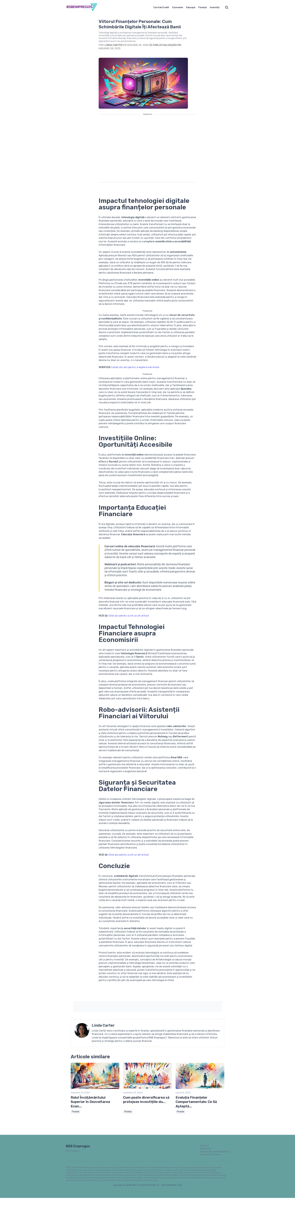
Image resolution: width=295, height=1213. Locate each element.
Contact (204, 1145)
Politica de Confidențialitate (214, 1151)
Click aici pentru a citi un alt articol (128, 615)
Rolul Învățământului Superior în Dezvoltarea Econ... (90, 1101)
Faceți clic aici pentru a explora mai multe (135, 367)
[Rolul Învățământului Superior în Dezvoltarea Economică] (95, 1088)
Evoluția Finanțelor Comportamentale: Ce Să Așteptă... (196, 1101)
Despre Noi (206, 1148)
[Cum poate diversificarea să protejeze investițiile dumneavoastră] (147, 1088)
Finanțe (202, 7)
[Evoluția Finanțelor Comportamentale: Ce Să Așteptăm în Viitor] (200, 1088)
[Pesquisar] (227, 8)
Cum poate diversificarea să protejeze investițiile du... (146, 1099)
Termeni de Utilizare (210, 1154)
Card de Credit (161, 7)
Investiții (214, 7)
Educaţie (190, 7)
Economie (177, 7)
